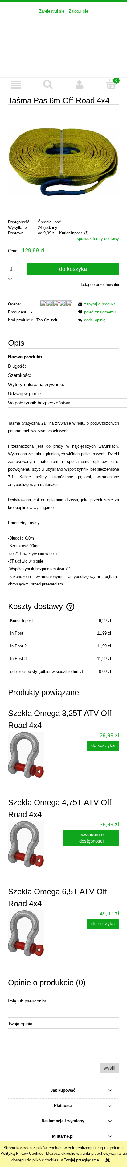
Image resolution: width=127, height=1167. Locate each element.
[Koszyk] (111, 84)
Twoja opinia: (21, 1023)
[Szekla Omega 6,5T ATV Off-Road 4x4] (35, 933)
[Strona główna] (63, 42)
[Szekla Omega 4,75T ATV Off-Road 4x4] (35, 844)
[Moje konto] (79, 85)
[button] (16, 85)
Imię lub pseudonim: (27, 1000)
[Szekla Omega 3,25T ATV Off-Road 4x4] (35, 755)
